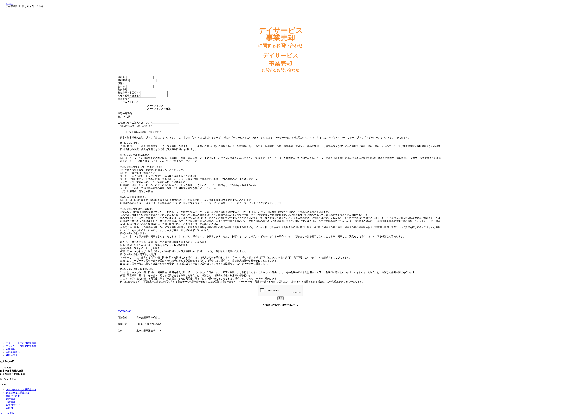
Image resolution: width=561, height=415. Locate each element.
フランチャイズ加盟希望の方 (21, 346)
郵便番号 (123, 89)
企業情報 (10, 349)
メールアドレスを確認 (158, 108)
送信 (280, 298)
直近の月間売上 (126, 113)
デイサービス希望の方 (17, 392)
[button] (280, 311)
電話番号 (123, 98)
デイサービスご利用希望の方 (21, 343)
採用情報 (10, 402)
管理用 (9, 408)
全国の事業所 (13, 352)
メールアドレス (155, 105)
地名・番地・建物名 (129, 95)
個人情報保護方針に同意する (145, 132)
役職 (121, 83)
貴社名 (122, 77)
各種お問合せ (13, 355)
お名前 (122, 86)
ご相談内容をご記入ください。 (135, 122)
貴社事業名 (123, 80)
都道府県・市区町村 (129, 92)
